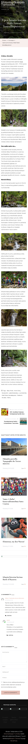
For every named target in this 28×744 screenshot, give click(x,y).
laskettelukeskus (13, 393)
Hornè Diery (17, 390)
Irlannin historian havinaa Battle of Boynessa (12, 578)
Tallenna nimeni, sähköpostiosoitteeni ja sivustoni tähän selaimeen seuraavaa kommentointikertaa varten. (12, 685)
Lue (22, 468)
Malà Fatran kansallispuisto (9, 395)
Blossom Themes (14, 738)
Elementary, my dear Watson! (13, 542)
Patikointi (19, 395)
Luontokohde (22, 393)
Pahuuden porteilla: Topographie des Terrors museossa (12, 461)
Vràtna (8, 397)
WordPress (13, 741)
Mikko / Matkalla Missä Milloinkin (14, 598)
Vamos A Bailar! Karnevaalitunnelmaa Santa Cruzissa (13, 501)
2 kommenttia (20, 33)
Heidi (8, 620)
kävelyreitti (5, 393)
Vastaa (9, 615)
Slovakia (4, 397)
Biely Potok (10, 390)
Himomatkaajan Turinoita (13, 3)
